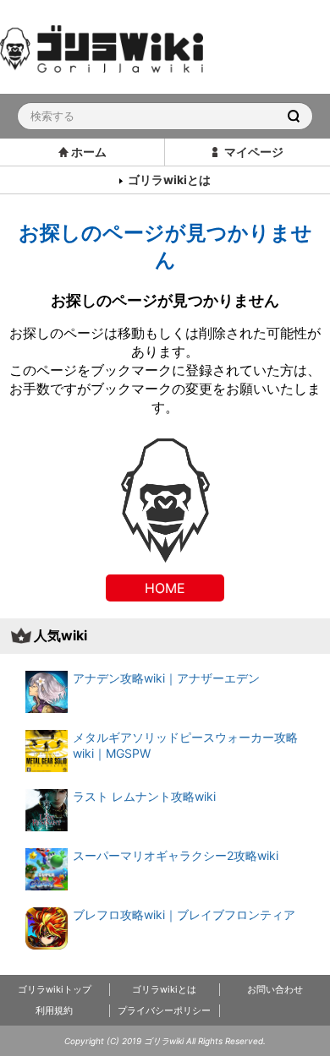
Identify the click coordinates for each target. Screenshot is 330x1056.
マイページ (253, 151)
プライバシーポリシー (164, 1010)
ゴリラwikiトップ (54, 989)
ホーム (89, 151)
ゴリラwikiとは (169, 179)
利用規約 (54, 1010)
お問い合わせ (275, 989)
